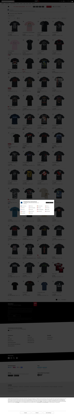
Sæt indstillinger (48, 412)
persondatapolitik (46, 402)
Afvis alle (37, 412)
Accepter (25, 412)
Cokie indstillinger (39, 402)
